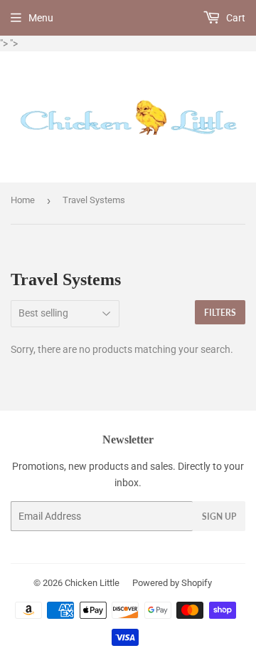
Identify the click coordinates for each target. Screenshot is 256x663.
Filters (220, 312)
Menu (40, 18)
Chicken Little (92, 582)
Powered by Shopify (172, 582)
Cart (234, 18)
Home (23, 200)
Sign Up (219, 516)
